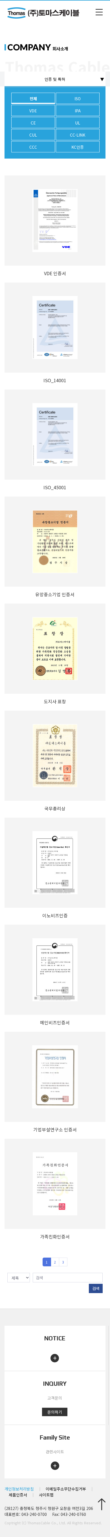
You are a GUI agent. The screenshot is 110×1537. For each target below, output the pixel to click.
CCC (33, 147)
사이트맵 (46, 1495)
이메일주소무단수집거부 (66, 1489)
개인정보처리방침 (19, 1489)
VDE (33, 111)
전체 (33, 98)
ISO (77, 98)
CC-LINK (77, 135)
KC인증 (77, 147)
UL (77, 123)
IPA (78, 111)
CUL (33, 135)
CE (33, 123)
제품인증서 (18, 1495)
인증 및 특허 (55, 79)
